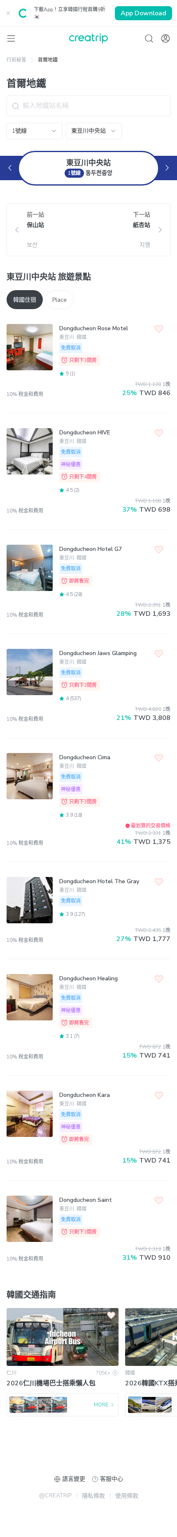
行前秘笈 (16, 60)
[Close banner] (8, 13)
